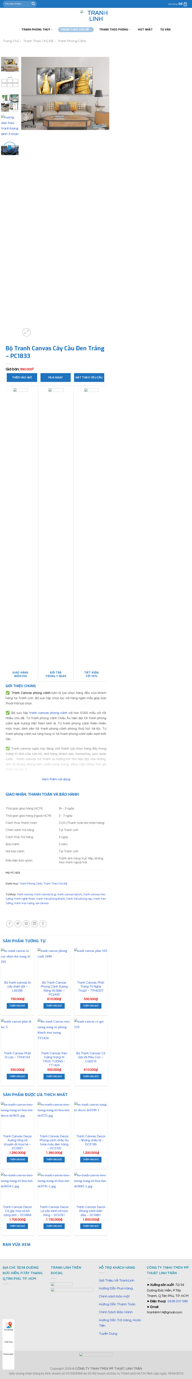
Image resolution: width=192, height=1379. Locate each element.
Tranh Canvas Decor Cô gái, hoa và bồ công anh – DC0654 (17, 1211)
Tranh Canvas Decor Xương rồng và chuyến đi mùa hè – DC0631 (17, 1142)
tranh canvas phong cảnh (48, 713)
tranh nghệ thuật (24, 898)
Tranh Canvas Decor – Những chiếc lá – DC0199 (90, 1140)
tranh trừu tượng (24, 903)
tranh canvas (25, 894)
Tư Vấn (165, 29)
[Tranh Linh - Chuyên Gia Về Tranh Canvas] (96, 16)
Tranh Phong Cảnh (71, 41)
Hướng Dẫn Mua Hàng (116, 1288)
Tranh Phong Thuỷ (35, 29)
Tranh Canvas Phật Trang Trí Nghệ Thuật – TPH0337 (90, 986)
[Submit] (33, 4)
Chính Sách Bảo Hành (116, 1312)
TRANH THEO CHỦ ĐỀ (74, 29)
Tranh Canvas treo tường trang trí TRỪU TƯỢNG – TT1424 (54, 1059)
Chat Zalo (8, 1342)
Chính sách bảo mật (114, 1296)
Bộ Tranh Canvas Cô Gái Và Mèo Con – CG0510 (90, 1057)
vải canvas (42, 903)
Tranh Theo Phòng (113, 29)
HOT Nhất (145, 29)
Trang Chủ (11, 41)
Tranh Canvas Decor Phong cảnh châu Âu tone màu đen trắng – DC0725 (54, 1142)
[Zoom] (26, 332)
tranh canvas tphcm (69, 894)
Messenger (8, 1354)
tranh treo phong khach (50, 898)
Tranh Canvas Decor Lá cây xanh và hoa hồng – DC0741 (54, 1211)
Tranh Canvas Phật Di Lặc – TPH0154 (17, 1055)
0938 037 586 (178, 1301)
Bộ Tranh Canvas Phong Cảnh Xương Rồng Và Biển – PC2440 (54, 988)
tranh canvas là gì (45, 894)
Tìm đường (8, 1330)
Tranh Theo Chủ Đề (38, 41)
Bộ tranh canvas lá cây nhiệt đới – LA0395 (17, 986)
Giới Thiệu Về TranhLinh (116, 1280)
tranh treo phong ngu (79, 898)
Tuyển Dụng (108, 1333)
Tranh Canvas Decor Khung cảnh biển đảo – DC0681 (90, 1211)
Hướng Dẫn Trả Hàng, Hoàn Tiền (120, 1322)
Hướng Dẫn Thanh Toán (117, 1304)
